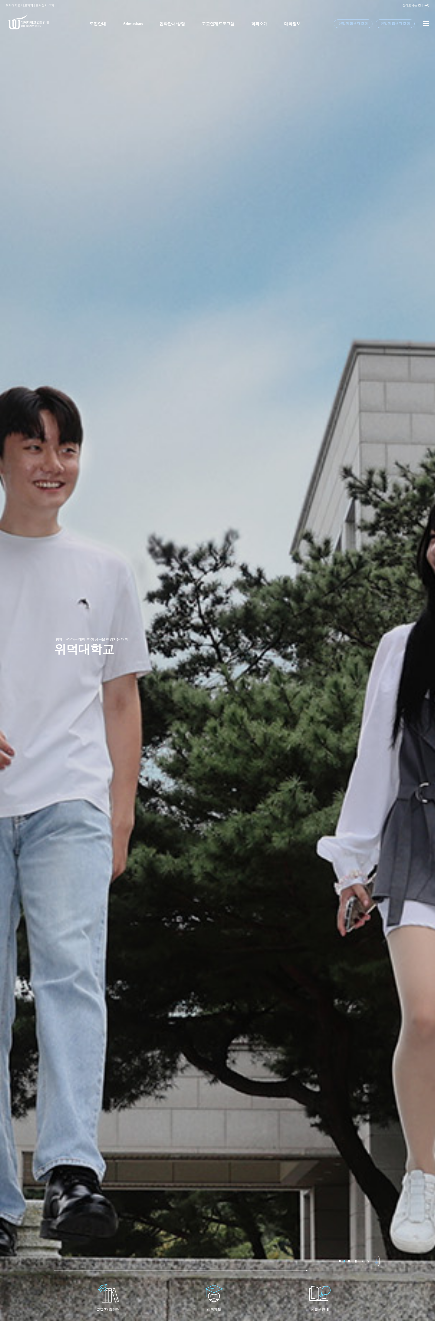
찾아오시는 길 (411, 5)
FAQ (426, 5)
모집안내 (98, 23)
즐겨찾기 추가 (45, 5)
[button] (340, 1261)
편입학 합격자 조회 (395, 23)
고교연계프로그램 (218, 23)
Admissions (133, 23)
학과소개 (259, 23)
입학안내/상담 (172, 23)
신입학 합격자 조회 (353, 23)
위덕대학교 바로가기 (19, 5)
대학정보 (292, 23)
